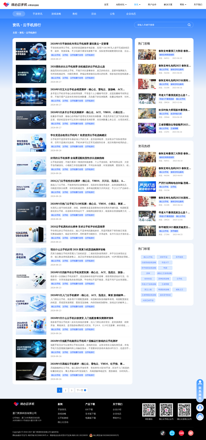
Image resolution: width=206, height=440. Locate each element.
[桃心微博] (190, 433)
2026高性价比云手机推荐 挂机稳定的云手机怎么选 (78, 66)
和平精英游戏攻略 (149, 268)
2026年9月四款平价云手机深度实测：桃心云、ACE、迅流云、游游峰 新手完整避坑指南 (98, 272)
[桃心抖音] (162, 433)
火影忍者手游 (148, 300)
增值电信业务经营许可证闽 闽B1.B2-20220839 (69, 435)
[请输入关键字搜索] (189, 25)
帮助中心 (117, 417)
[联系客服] (200, 407)
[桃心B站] (172, 433)
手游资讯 (37, 13)
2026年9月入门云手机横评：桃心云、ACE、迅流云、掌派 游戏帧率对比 (89, 295)
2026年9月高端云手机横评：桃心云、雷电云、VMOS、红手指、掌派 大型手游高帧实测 (98, 363)
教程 (75, 13)
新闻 (60, 404)
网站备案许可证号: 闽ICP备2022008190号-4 (30, 435)
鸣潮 (165, 268)
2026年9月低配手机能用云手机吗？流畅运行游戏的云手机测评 (84, 341)
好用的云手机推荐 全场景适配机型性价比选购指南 (77, 158)
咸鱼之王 (179, 289)
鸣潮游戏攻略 (163, 289)
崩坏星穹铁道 (165, 295)
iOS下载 (89, 409)
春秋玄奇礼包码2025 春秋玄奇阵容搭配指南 (182, 65)
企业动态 (131, 13)
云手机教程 (63, 417)
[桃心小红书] (181, 433)
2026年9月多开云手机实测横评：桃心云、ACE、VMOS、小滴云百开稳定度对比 (94, 112)
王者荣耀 (165, 284)
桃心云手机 (148, 257)
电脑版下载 (90, 417)
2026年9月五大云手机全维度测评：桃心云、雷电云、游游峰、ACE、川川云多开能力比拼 (99, 89)
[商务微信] (148, 410)
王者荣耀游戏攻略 (149, 295)
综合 (18, 13)
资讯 (136, 4)
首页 (106, 4)
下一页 (80, 390)
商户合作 (152, 4)
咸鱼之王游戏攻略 (164, 273)
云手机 (179, 278)
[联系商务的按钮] (200, 390)
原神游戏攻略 (163, 278)
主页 (15, 32)
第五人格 (148, 289)
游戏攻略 (56, 13)
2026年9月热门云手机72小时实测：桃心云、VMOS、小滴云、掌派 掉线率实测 (93, 203)
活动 (93, 13)
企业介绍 (117, 409)
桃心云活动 (63, 422)
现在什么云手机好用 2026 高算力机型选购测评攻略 (78, 249)
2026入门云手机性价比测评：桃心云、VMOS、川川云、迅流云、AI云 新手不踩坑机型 (97, 180)
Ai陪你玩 (120, 4)
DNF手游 (163, 257)
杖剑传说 (148, 278)
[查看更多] (200, 416)
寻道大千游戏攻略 (149, 284)
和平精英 (179, 257)
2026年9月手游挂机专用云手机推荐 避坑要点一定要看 (80, 43)
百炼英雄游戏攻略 (149, 262)
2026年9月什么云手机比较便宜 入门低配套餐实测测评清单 (82, 318)
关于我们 (198, 4)
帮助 (182, 4)
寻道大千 (165, 262)
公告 (112, 13)
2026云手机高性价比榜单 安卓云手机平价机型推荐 (78, 226)
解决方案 (168, 4)
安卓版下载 (90, 413)
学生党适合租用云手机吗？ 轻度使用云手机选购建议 (79, 135)
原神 (148, 273)
